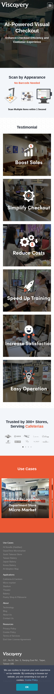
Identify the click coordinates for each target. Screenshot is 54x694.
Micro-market (9, 582)
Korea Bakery (9, 565)
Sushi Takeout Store (12, 554)
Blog (5, 611)
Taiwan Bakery (10, 558)
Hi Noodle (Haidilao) (12, 547)
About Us (7, 614)
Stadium (7, 586)
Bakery (6, 593)
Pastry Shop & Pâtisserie (14, 597)
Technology (8, 607)
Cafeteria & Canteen (12, 579)
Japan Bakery (9, 561)
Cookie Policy (9, 632)
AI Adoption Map (11, 569)
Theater (6, 590)
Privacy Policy (9, 628)
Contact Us (8, 618)
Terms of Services (11, 636)
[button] (49, 5)
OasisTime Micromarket (14, 550)
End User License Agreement (17, 639)
